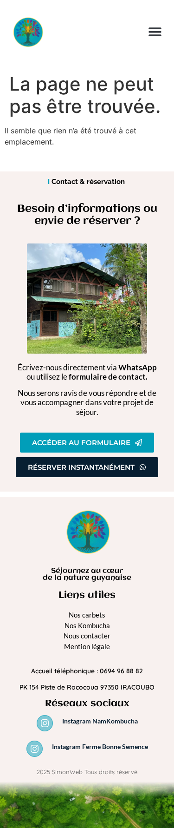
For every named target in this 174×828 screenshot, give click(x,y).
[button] (154, 31)
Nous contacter (87, 635)
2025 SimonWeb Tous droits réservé (87, 771)
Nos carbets (87, 615)
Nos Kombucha (87, 625)
